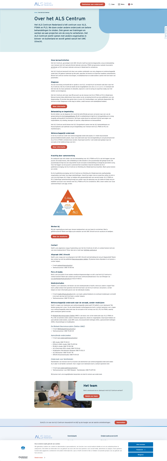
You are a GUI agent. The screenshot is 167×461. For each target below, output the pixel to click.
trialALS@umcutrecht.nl (65, 294)
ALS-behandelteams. (68, 116)
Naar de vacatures (60, 236)
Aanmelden (120, 422)
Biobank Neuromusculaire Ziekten (64, 316)
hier (66, 183)
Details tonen (39, 457)
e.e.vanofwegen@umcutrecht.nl (61, 279)
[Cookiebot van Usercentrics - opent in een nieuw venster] (23, 457)
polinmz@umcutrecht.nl (64, 265)
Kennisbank (72, 436)
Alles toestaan (140, 444)
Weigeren (141, 454)
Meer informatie (59, 106)
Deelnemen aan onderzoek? (92, 4)
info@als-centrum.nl (90, 250)
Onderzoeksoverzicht (109, 436)
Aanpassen (139, 449)
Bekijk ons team (91, 396)
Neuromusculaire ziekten (80, 259)
